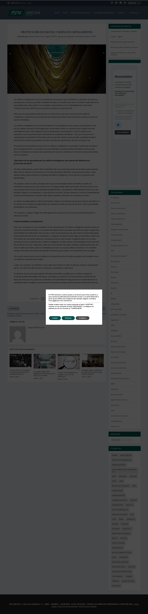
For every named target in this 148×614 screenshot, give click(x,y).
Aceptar (55, 318)
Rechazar (68, 318)
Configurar (82, 318)
